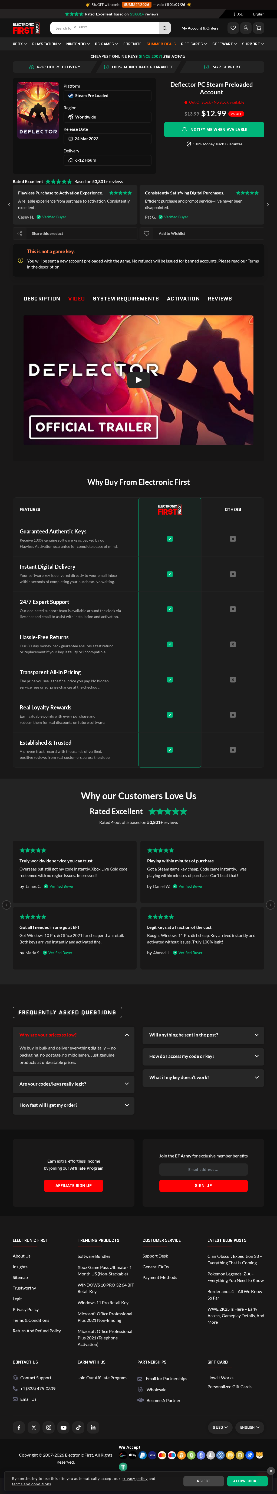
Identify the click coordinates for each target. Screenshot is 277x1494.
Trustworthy (24, 1287)
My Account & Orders (200, 28)
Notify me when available (218, 130)
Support (251, 44)
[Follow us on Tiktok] (78, 1427)
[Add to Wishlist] (233, 28)
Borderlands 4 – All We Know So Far (234, 1294)
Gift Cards (192, 44)
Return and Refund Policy (37, 1330)
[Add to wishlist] (146, 233)
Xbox (18, 44)
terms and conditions (31, 1484)
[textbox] (238, 14)
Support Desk (155, 1255)
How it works (220, 1377)
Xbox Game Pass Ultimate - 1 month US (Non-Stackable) (105, 1270)
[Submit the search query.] (165, 28)
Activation (183, 298)
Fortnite (132, 44)
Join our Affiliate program (102, 1377)
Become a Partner (163, 1400)
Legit (17, 1298)
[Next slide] (267, 205)
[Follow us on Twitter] (34, 1427)
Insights (20, 1266)
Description (42, 298)
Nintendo (76, 44)
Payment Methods (160, 1277)
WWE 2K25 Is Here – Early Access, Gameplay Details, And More (235, 1315)
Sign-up (203, 1186)
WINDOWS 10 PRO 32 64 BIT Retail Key (106, 1288)
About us (22, 1255)
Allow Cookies (247, 1481)
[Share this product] (20, 233)
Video (76, 298)
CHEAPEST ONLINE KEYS (136, 56)
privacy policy (134, 1478)
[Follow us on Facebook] (19, 1427)
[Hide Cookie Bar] (271, 1471)
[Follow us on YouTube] (63, 1427)
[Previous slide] (6, 905)
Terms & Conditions (31, 1320)
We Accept (129, 1447)
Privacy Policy (26, 1309)
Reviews (220, 298)
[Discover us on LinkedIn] (93, 1427)
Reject (204, 1481)
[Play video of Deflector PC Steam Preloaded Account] (138, 380)
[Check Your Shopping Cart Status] (258, 28)
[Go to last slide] (9, 205)
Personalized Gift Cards (229, 1386)
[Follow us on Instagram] (48, 1427)
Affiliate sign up (73, 1186)
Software (222, 44)
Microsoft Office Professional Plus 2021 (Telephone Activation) (105, 1338)
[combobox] (238, 14)
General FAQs (156, 1266)
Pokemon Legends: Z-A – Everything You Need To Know (235, 1277)
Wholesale (156, 1389)
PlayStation (44, 44)
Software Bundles (94, 1256)
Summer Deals (161, 44)
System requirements (126, 298)
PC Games (104, 44)
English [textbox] (258, 14)
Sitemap (20, 1277)
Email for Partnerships (166, 1378)
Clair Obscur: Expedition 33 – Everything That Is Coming (234, 1259)
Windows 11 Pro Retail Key (103, 1302)
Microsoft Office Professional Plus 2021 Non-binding (105, 1317)
